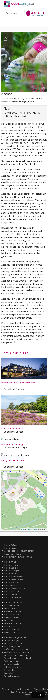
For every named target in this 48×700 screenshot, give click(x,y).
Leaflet (23, 529)
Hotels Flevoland (11, 591)
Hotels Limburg (10, 573)
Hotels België (10, 548)
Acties (31, 692)
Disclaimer (27, 694)
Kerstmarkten (10, 670)
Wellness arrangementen (15, 637)
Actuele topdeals (11, 664)
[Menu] (43, 4)
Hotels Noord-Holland (13, 579)
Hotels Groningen (11, 570)
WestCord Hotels (11, 629)
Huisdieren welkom (12, 554)
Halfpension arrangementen (16, 649)
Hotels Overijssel (11, 582)
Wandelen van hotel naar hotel (17, 658)
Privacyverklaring (41, 689)
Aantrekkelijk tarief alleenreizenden (19, 551)
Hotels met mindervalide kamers (18, 557)
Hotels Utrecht (10, 585)
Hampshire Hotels (12, 617)
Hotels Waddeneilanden (14, 588)
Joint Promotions (18, 692)
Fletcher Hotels (10, 608)
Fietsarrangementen (13, 643)
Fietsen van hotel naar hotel (16, 655)
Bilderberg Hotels (11, 605)
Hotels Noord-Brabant (14, 576)
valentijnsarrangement (14, 667)
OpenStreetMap (33, 529)
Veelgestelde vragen (22, 689)
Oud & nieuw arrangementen (16, 652)
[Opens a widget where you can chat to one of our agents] (38, 695)
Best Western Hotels (13, 602)
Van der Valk (9, 626)
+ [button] (5, 474)
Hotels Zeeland (10, 594)
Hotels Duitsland (11, 545)
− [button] (5, 478)
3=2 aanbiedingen (11, 640)
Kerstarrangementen (13, 646)
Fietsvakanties (10, 673)
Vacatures (6, 689)
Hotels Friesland (11, 565)
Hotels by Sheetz (11, 614)
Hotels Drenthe (10, 562)
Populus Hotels (10, 632)
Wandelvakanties (11, 676)
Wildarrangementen (12, 661)
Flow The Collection (12, 623)
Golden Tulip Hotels (12, 611)
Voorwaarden (42, 692)
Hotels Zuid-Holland (12, 597)
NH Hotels (8, 620)
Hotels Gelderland (12, 568)
